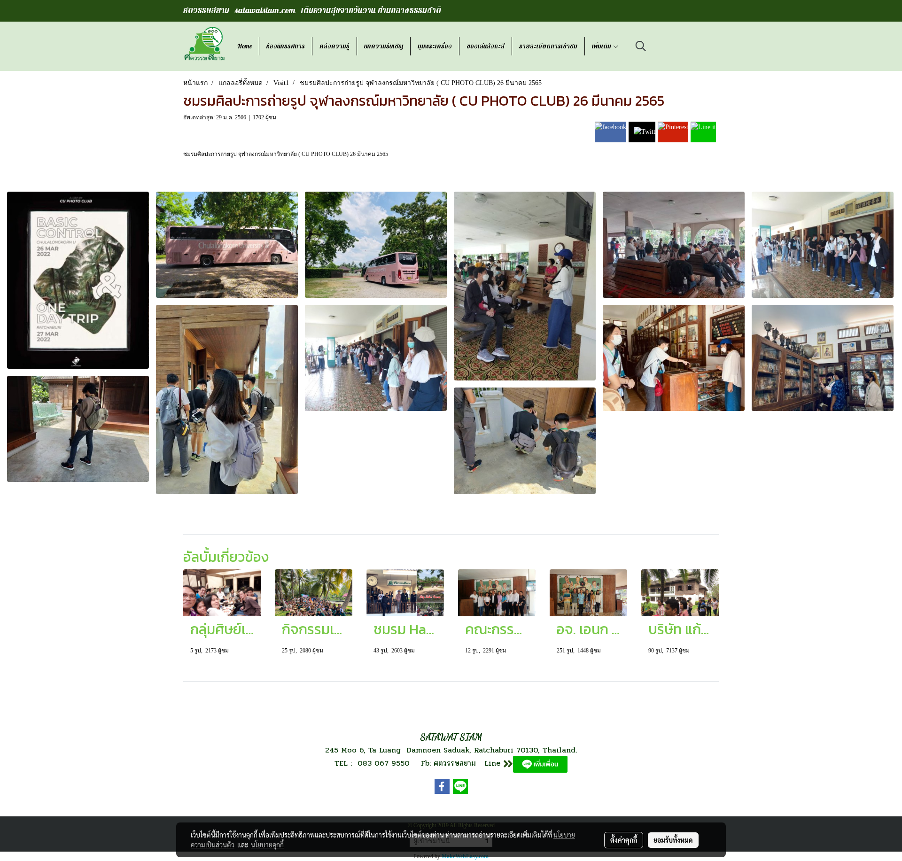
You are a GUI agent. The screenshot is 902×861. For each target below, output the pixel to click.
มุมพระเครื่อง (435, 46)
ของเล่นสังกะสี (486, 46)
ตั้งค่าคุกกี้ (623, 840)
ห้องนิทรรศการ (285, 46)
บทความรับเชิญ (383, 46)
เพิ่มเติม (602, 46)
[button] (640, 46)
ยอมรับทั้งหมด (673, 840)
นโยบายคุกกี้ (267, 844)
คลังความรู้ (334, 46)
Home (244, 46)
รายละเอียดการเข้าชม (548, 46)
